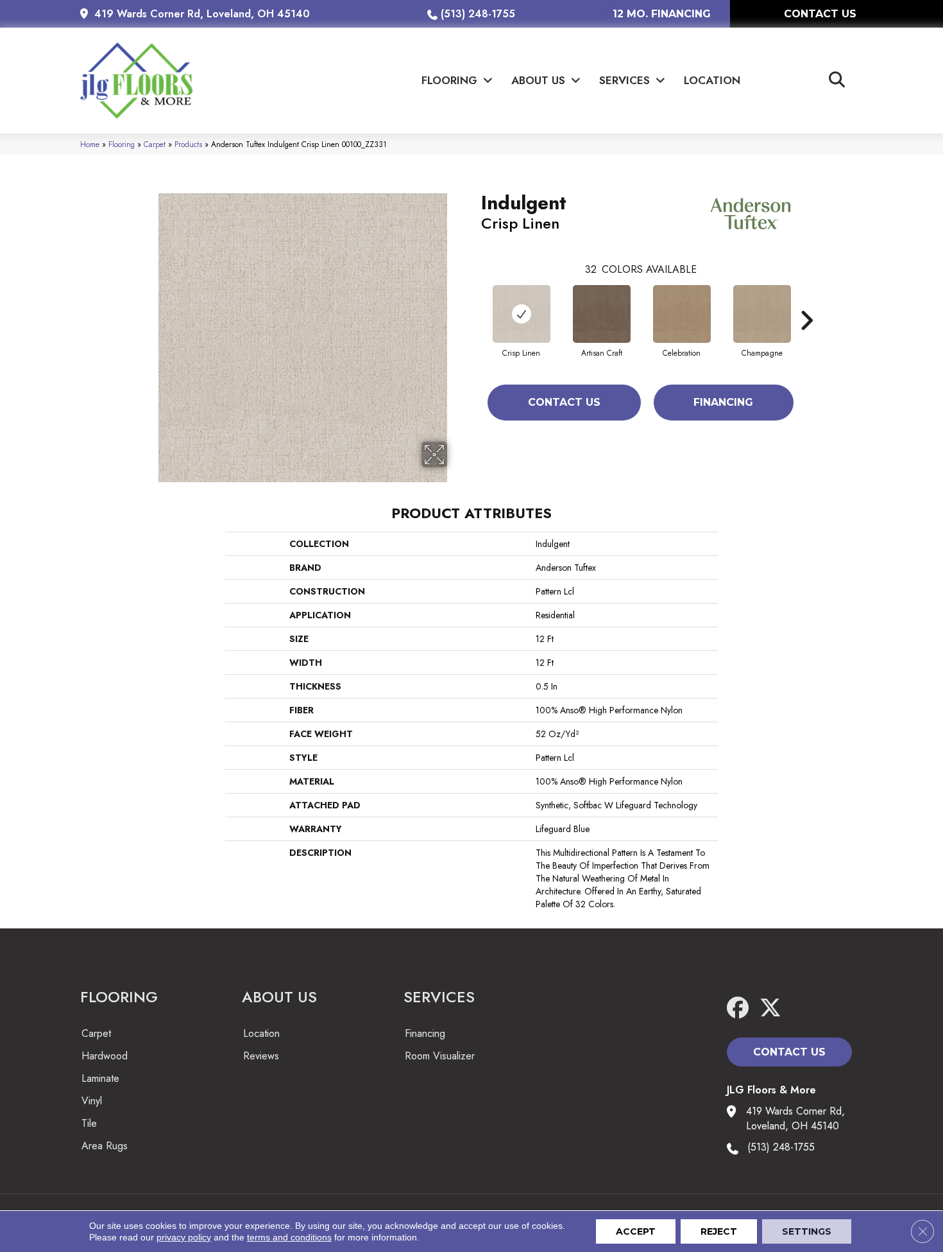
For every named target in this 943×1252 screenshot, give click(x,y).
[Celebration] (682, 314)
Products (188, 144)
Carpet (155, 144)
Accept (636, 1231)
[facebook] (740, 1008)
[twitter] (774, 1008)
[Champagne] (762, 314)
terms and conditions (289, 1237)
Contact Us (564, 402)
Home (89, 144)
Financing (723, 402)
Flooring (121, 144)
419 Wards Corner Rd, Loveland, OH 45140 (202, 13)
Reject (719, 1231)
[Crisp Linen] (521, 314)
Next (806, 301)
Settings (806, 1231)
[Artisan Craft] (602, 314)
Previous (474, 301)
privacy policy (184, 1237)
